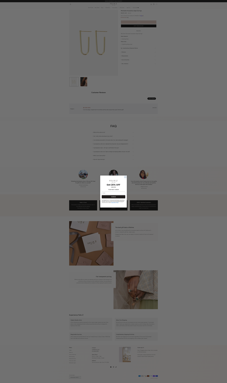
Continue (113, 196)
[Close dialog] (125, 177)
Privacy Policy (113, 202)
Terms (117, 202)
